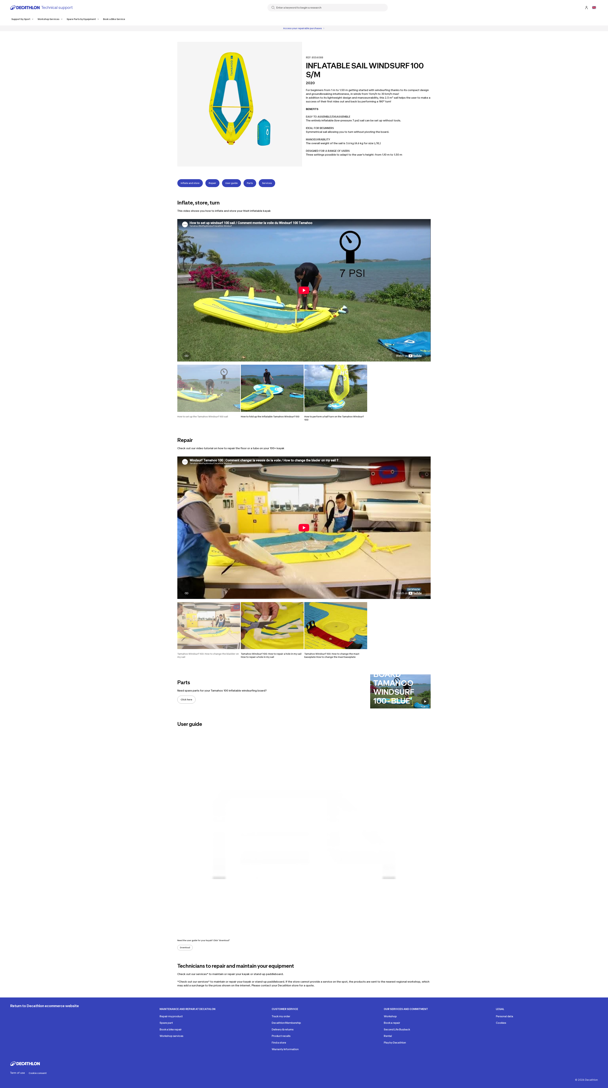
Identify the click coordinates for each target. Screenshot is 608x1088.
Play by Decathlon (395, 1042)
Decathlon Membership (286, 1022)
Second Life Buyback (397, 1029)
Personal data (504, 1016)
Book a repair (392, 1022)
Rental (388, 1036)
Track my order (281, 1016)
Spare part (166, 1022)
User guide (231, 183)
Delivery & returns (283, 1029)
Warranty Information (285, 1049)
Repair (212, 183)
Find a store (279, 1042)
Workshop (390, 1016)
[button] (208, 393)
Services (267, 183)
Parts (250, 183)
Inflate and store (190, 183)
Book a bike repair (171, 1029)
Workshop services (171, 1036)
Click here (186, 699)
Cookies (501, 1022)
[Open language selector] (594, 7)
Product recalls (281, 1036)
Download (185, 947)
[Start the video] (425, 701)
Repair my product (171, 1016)
